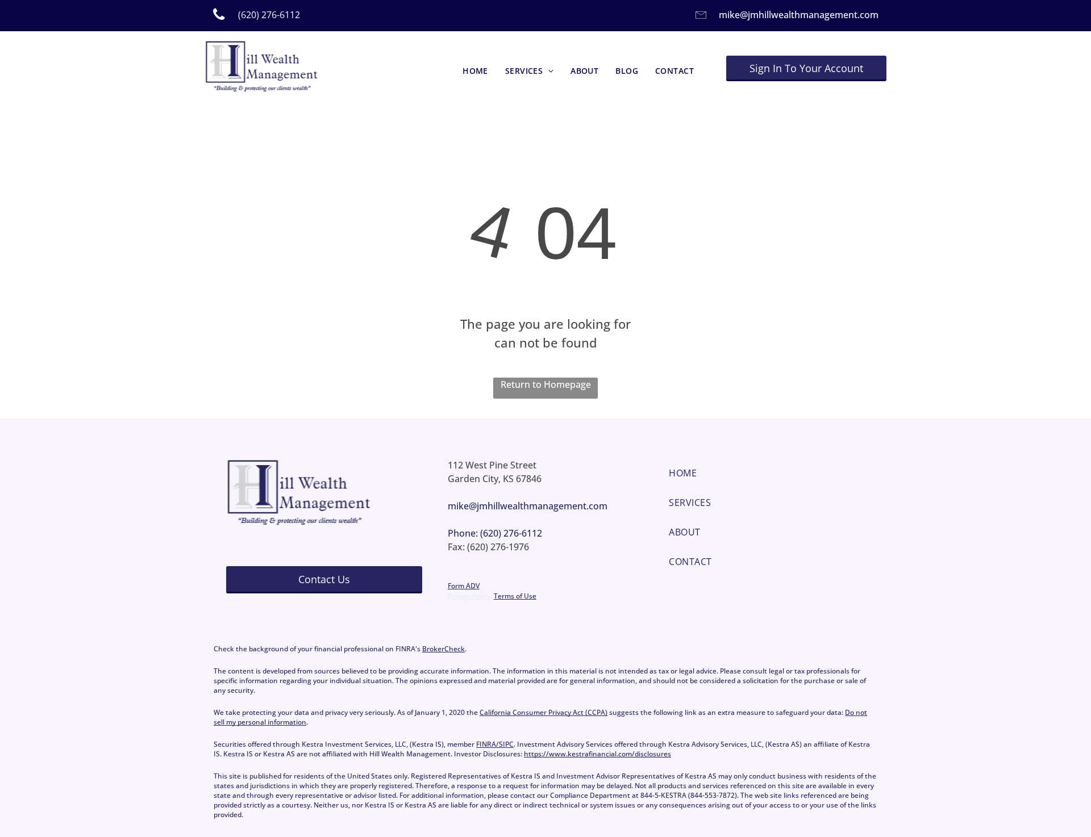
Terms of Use (515, 596)
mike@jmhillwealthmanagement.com (798, 15)
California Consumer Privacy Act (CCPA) (543, 712)
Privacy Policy (469, 596)
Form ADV (464, 586)
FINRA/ (487, 744)
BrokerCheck (443, 649)
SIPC (506, 744)
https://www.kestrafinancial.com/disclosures (597, 754)
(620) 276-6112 (511, 533)
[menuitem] (475, 71)
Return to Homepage (546, 384)
